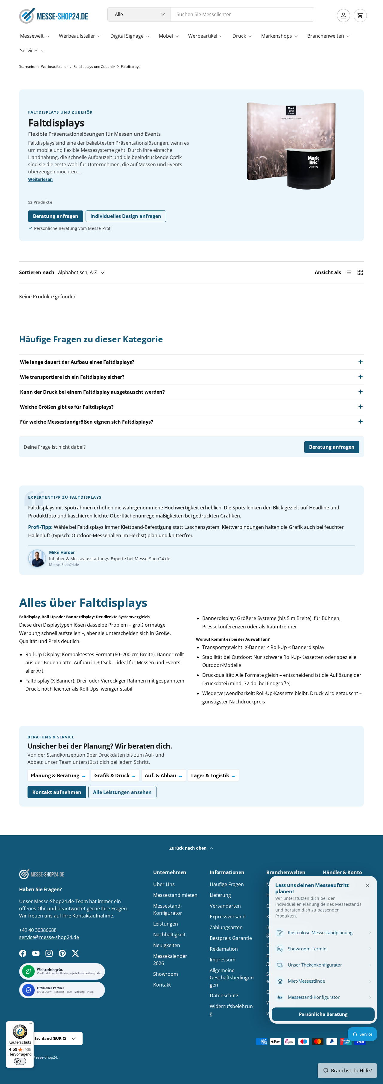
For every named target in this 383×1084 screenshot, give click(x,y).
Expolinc (59, 992)
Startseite (27, 66)
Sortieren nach (36, 272)
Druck (239, 36)
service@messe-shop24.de (49, 937)
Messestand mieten (175, 895)
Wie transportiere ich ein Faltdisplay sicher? (72, 377)
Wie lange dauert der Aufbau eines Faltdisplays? (77, 362)
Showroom (165, 974)
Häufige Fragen (227, 884)
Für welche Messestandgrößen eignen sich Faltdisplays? (86, 422)
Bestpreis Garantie (231, 938)
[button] (360, 15)
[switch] (20, 1061)
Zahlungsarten (226, 927)
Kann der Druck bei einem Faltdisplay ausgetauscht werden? (92, 392)
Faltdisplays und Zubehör (94, 66)
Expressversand (228, 916)
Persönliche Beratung (323, 1014)
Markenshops (276, 36)
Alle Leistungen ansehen (122, 792)
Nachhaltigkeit (169, 934)
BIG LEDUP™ (44, 992)
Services (29, 50)
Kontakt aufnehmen (56, 792)
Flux (69, 992)
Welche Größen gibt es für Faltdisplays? (67, 407)
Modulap (80, 992)
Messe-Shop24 (44, 1057)
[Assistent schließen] (367, 885)
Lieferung (220, 895)
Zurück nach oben (188, 848)
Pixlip (90, 992)
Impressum (222, 959)
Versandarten (225, 906)
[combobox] (211, 14)
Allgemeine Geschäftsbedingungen (232, 977)
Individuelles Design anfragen (125, 216)
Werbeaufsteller (77, 36)
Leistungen (165, 923)
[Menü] (30, 1024)
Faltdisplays (130, 66)
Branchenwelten (325, 36)
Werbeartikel (202, 36)
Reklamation (224, 949)
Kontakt (162, 984)
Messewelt (32, 36)
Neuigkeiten (166, 945)
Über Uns (164, 884)
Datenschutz (224, 995)
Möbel (166, 36)
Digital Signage (127, 36)
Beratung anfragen (55, 216)
